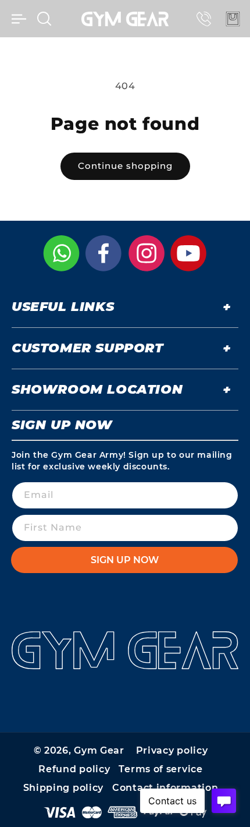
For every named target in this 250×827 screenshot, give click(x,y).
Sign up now (125, 560)
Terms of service (160, 769)
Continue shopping (125, 165)
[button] (18, 18)
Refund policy (74, 769)
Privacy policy (172, 750)
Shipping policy (63, 787)
